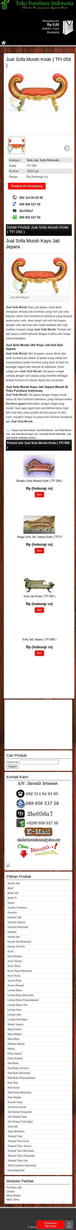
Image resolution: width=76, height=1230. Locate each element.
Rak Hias (13, 1082)
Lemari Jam (14, 1014)
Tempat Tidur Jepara (19, 1146)
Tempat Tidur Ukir (18, 1160)
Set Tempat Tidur (17, 1116)
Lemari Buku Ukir (17, 1004)
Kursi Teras (14, 975)
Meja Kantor (15, 1029)
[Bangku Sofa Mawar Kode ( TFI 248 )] (39, 476)
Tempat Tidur (15, 1136)
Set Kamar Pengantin (20, 1112)
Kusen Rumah (16, 985)
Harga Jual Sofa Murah (23, 430)
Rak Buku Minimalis (19, 1073)
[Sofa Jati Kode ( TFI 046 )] (39, 592)
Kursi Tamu (14, 966)
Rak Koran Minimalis (19, 1092)
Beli (39, 494)
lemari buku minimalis (21, 995)
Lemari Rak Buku (17, 1019)
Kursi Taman (15, 961)
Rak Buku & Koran (18, 1068)
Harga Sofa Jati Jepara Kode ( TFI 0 (39, 536)
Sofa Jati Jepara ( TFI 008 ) (39, 639)
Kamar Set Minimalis (19, 941)
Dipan (11, 902)
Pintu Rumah (15, 1058)
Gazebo (12, 912)
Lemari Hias (15, 1009)
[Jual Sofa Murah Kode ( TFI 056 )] (37, 96)
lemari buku (15, 990)
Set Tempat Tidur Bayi (20, 1121)
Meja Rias (13, 1039)
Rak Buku (13, 1063)
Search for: (13, 762)
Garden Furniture (17, 907)
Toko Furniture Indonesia (22, 1165)
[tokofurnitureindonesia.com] (38, 8)
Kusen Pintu (15, 980)
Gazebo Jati (14, 917)
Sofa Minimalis (49, 160)
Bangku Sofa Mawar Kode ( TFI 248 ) (39, 480)
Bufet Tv (12, 897)
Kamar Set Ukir (16, 946)
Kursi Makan (15, 956)
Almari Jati (14, 883)
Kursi (11, 951)
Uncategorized (16, 1170)
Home (7, 50)
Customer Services (50, 1224)
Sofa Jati (21, 50)
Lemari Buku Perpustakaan (23, 1000)
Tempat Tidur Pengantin (21, 1155)
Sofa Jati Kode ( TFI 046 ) (39, 596)
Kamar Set (14, 936)
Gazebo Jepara (16, 922)
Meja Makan (15, 1034)
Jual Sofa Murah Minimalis (52, 434)
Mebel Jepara (15, 1024)
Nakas (11, 1048)
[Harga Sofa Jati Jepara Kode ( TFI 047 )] (39, 532)
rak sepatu (14, 1097)
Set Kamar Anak (17, 1107)
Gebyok (12, 932)
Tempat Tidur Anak (18, 1141)
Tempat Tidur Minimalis (21, 1150)
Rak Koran (14, 1087)
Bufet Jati (13, 893)
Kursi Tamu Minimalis (20, 970)
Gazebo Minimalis (18, 927)
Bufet (11, 888)
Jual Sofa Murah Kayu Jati (24, 434)
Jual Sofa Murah (45, 430)
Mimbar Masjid (16, 1043)
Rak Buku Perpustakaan (21, 1077)
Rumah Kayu (15, 1102)
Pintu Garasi (15, 1053)
